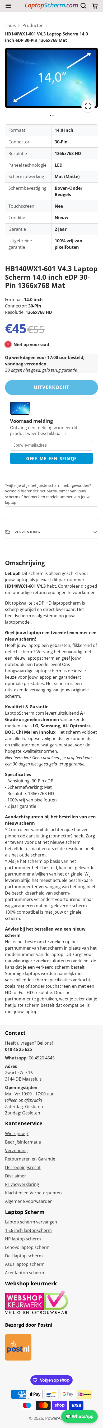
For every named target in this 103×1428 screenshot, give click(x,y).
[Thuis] (51, 6)
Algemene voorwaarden (29, 1201)
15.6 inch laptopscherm (28, 1230)
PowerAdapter (59, 1418)
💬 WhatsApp (79, 1416)
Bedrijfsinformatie (23, 1142)
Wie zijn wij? (17, 1133)
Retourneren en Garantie (30, 1159)
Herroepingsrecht (23, 1167)
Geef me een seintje (51, 458)
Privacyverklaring (22, 1184)
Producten (33, 25)
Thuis (10, 25)
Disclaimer (15, 1176)
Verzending (16, 1150)
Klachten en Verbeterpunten (33, 1193)
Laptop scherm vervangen (31, 1222)
